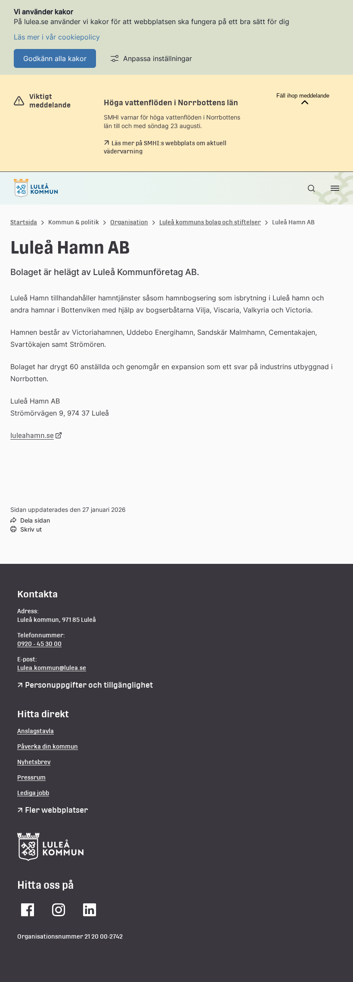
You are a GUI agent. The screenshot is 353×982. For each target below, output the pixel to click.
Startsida (23, 222)
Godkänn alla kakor (55, 58)
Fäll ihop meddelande (302, 95)
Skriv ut (31, 529)
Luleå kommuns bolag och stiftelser (210, 222)
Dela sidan (35, 520)
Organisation (129, 222)
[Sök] (312, 188)
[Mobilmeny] (335, 188)
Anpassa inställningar (157, 58)
